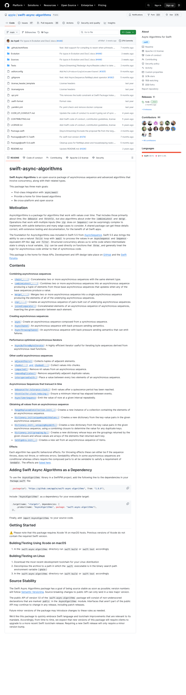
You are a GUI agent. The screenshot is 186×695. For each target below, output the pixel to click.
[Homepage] (7, 5)
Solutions (33, 5)
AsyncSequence (93, 234)
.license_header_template (23, 83)
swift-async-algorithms (34, 15)
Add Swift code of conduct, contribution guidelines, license (88, 119)
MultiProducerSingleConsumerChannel (81, 72)
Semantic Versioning (32, 591)
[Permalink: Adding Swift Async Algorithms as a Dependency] (7, 470)
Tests (13, 65)
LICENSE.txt (17, 125)
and (32, 365)
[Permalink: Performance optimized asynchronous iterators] (7, 340)
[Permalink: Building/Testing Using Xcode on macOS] (7, 543)
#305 (102, 71)
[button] (128, 488)
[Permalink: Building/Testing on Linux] (7, 556)
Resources (50, 5)
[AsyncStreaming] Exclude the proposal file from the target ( (88, 131)
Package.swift (17, 131)
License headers (67, 83)
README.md (17, 148)
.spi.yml (14, 95)
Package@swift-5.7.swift (22, 137)
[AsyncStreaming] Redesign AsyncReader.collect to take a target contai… (94, 65)
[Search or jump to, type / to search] (148, 5)
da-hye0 (15, 41)
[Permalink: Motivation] (7, 208)
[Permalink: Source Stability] (7, 581)
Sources (15, 59)
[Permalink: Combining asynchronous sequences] (7, 274)
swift (146, 42)
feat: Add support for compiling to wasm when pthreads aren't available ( (94, 47)
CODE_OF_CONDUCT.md (23, 113)
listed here (45, 462)
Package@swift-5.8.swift (23, 143)
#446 (59, 41)
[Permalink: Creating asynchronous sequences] (7, 316)
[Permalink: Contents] (7, 265)
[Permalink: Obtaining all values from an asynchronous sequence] (7, 404)
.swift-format (17, 101)
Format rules (65, 101)
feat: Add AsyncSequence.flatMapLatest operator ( (84, 77)
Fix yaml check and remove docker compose (81, 107)
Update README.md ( (70, 148)
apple (12, 15)
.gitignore (15, 77)
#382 (110, 77)
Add (62, 71)
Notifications (137, 15)
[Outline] (132, 157)
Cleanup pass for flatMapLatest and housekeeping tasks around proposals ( (96, 143)
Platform (18, 5)
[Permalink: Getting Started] (7, 525)
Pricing (102, 5)
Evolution (15, 53)
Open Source (68, 5)
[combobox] (100, 32)
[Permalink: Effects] (7, 447)
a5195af (101, 41)
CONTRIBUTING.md (20, 119)
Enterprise (87, 5)
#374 (82, 137)
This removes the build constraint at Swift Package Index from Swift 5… (94, 95)
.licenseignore (17, 89)
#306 (83, 148)
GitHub (107, 254)
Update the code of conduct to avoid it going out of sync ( (87, 113)
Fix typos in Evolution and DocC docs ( (38, 41)
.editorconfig (17, 71)
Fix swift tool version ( (70, 137)
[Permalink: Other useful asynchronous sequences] (7, 356)
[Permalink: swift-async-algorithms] (7, 169)
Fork (155, 15)
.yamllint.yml (17, 107)
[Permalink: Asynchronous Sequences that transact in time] (7, 384)
